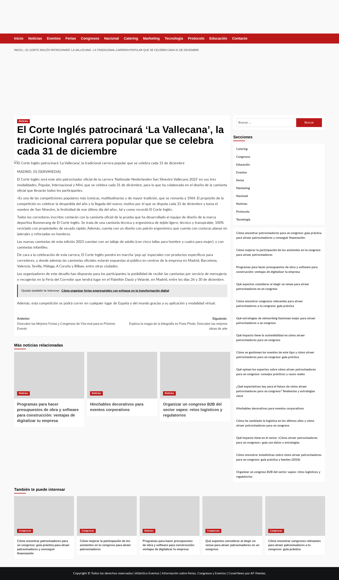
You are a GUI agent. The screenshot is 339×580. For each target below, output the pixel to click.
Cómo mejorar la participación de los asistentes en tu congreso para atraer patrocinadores (278, 252)
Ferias (71, 38)
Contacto (239, 38)
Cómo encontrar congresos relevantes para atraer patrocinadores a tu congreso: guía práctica (269, 304)
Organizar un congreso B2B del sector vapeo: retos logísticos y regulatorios (192, 409)
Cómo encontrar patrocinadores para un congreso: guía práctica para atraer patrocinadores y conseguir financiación (279, 235)
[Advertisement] (169, 83)
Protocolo (196, 38)
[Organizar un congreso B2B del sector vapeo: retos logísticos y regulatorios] (195, 375)
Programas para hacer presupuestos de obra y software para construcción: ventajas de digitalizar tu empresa (277, 269)
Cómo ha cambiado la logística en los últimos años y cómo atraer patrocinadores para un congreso (275, 423)
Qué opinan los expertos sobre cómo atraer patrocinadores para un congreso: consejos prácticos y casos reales (276, 372)
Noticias (35, 38)
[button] (322, 38)
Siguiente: (178, 323)
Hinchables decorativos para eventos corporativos (270, 408)
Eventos (54, 38)
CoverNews (236, 573)
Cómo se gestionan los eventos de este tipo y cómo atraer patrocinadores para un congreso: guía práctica (275, 355)
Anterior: (66, 323)
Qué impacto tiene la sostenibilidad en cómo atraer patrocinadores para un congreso (270, 338)
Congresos (90, 38)
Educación (218, 38)
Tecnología (174, 38)
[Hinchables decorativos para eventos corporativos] (122, 375)
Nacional (111, 38)
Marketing (151, 38)
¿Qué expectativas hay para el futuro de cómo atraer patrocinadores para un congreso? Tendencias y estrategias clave (275, 391)
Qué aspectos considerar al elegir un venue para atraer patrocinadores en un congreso (272, 286)
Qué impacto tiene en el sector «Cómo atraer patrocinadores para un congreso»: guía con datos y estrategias (277, 440)
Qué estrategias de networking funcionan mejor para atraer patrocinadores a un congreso (275, 321)
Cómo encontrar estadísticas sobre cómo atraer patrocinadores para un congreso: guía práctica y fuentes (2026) (279, 457)
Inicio (18, 38)
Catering (131, 38)
